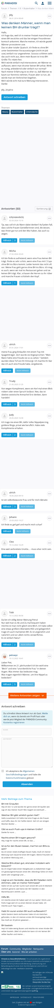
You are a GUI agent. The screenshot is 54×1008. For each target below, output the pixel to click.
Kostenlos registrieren (13, 722)
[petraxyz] (5, 656)
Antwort (7, 739)
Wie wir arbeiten (29, 952)
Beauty (5, 112)
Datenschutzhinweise (16, 778)
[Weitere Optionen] (49, 16)
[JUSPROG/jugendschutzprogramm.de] (11, 987)
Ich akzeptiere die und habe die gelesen (23, 774)
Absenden (27, 784)
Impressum (14, 997)
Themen (13, 8)
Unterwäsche (32, 112)
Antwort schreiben (14, 97)
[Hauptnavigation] (49, 3)
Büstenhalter (29, 8)
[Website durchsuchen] (36, 3)
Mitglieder (27, 948)
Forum (4, 8)
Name (5, 730)
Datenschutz (25, 997)
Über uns (6, 952)
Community (15, 948)
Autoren (16, 952)
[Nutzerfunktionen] (43, 3)
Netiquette (38, 948)
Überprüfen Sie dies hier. (42, 982)
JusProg (35, 991)
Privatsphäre (38, 997)
